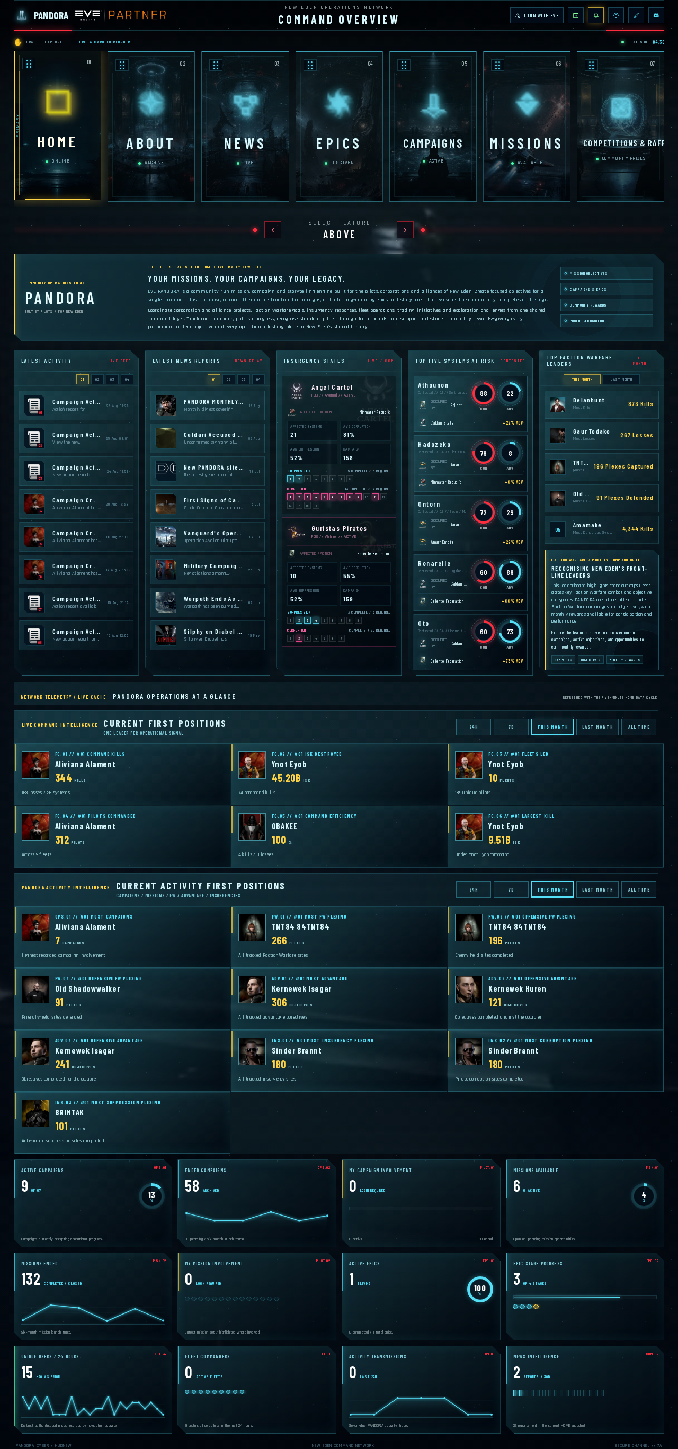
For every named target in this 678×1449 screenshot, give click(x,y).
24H (474, 727)
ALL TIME (638, 727)
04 (127, 379)
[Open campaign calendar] (576, 15)
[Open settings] (616, 15)
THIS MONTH (582, 379)
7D (511, 727)
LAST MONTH (621, 379)
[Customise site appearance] (636, 15)
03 (112, 379)
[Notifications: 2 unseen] (596, 15)
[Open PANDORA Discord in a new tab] (656, 15)
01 (82, 379)
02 (97, 379)
